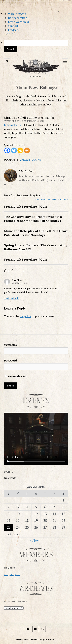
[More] (27, 150)
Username (10, 344)
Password (10, 360)
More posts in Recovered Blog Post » (51, 199)
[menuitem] (36, 46)
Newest (6, 575)
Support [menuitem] (13, 26)
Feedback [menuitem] (13, 30)
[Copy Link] (20, 150)
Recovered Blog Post (30, 160)
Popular (17, 575)
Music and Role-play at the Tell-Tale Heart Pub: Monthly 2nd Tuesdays (36, 233)
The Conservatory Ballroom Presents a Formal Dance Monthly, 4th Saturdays (33, 219)
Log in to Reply (11, 298)
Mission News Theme (26, 639)
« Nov (34, 540)
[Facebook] (7, 150)
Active (12, 575)
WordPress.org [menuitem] (17, 14)
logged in (25, 316)
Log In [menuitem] (9, 34)
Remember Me (17, 376)
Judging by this (13, 125)
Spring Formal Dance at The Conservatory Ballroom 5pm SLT (35, 247)
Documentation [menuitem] (17, 18)
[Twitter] (14, 150)
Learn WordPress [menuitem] (18, 22)
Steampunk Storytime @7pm (25, 206)
